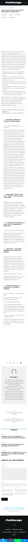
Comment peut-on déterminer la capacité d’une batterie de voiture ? (13, 437)
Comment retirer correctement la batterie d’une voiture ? (14, 412)
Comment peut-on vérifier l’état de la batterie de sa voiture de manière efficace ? (14, 454)
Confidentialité (22, 532)
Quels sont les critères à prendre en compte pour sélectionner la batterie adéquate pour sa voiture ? (14, 420)
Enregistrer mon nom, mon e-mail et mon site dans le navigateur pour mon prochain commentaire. (13, 494)
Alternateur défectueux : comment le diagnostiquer (13, 113)
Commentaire (4, 467)
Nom (2, 482)
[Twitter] (15, 525)
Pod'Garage (13, 377)
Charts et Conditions (7, 532)
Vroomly (13, 103)
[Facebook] (12, 525)
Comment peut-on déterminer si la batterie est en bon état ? (12, 445)
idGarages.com (22, 98)
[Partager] (13, 362)
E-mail (2, 487)
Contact (14, 534)
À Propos (15, 532)
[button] (14, 120)
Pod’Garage (8, 529)
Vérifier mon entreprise (17, 529)
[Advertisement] (14, 36)
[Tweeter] (10, 362)
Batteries (3, 7)
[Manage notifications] (3, 539)
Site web (16, 487)
